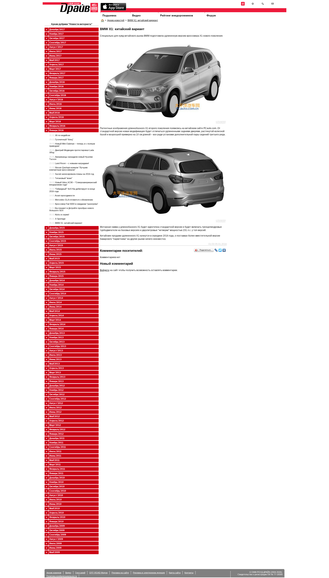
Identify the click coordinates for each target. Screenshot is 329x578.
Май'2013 (54, 363)
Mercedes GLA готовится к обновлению (71, 200)
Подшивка (109, 15)
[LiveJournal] (216, 250)
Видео (136, 15)
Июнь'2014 (55, 306)
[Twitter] (220, 250)
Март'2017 (55, 69)
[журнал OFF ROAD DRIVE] (79, 14)
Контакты (188, 573)
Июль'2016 (55, 104)
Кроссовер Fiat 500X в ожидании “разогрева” (73, 204)
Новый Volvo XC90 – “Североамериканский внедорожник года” (73, 183)
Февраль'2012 (57, 429)
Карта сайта (174, 573)
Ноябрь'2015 (56, 232)
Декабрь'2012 (57, 385)
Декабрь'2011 (57, 438)
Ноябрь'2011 (56, 442)
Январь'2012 (56, 434)
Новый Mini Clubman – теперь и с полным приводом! (72, 145)
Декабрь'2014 (57, 280)
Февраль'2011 (57, 469)
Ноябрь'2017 (56, 34)
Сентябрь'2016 (57, 95)
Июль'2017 (55, 51)
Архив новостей (115, 20)
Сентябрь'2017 (57, 42)
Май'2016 (54, 112)
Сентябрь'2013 (57, 346)
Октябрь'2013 (57, 342)
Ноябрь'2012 (56, 390)
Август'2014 (56, 298)
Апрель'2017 (56, 64)
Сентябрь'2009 (57, 534)
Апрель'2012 (56, 420)
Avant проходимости (62, 195)
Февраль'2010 (57, 517)
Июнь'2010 (55, 504)
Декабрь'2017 (57, 29)
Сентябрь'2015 (57, 241)
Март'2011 (55, 464)
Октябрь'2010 (57, 486)
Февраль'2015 (57, 271)
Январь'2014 (56, 328)
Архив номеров (53, 573)
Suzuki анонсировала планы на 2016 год (71, 174)
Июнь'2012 (55, 412)
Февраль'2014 (57, 324)
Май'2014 (54, 311)
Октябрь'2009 (57, 530)
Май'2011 (54, 460)
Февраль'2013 (57, 377)
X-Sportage (57, 219)
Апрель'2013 (56, 368)
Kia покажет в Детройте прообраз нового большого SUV (71, 209)
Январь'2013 (56, 381)
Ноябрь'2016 (56, 86)
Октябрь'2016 (57, 91)
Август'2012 (56, 403)
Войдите (104, 270)
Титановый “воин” (60, 178)
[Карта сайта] (253, 5)
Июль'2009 (55, 543)
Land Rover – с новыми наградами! (69, 163)
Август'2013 (56, 350)
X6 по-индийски (59, 135)
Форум (211, 15)
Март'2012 (55, 425)
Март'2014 (55, 320)
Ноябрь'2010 (56, 482)
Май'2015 (54, 258)
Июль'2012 (55, 407)
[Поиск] (262, 5)
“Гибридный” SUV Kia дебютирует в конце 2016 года (72, 190)
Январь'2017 (56, 77)
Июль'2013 (55, 355)
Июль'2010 (55, 499)
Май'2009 (54, 552)
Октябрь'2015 (57, 236)
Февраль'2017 (57, 73)
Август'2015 (56, 245)
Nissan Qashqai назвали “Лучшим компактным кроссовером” (68, 168)
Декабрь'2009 (57, 526)
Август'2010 (56, 495)
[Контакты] (272, 5)
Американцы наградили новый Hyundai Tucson (71, 158)
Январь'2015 (56, 276)
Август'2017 (56, 47)
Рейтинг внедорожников (176, 15)
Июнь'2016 (55, 108)
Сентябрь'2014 (57, 293)
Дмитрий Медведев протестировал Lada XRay (71, 151)
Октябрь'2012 (57, 394)
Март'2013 (55, 372)
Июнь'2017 (55, 56)
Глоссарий (80, 573)
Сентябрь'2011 (57, 447)
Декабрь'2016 (57, 82)
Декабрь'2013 (57, 333)
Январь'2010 (56, 521)
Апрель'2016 (56, 117)
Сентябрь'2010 (57, 491)
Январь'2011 (56, 473)
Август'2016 (56, 99)
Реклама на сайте (120, 573)
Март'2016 (55, 121)
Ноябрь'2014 (56, 285)
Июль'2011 (55, 451)
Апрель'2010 (56, 512)
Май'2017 (54, 60)
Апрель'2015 (56, 263)
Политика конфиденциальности (61, 576)
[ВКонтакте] (224, 250)
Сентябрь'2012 (57, 399)
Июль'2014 (55, 302)
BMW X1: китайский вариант (143, 20)
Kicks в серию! (59, 214)
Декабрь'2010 (57, 477)
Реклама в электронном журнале (149, 573)
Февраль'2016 (57, 126)
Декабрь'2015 (57, 228)
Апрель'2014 (56, 315)
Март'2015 (55, 267)
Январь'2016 (56, 130)
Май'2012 (54, 416)
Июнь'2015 (55, 254)
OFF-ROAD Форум (98, 573)
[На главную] (243, 5)
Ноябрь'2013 (56, 337)
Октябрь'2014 (57, 289)
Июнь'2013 (55, 359)
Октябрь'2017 (57, 38)
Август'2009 (56, 539)
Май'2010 (54, 508)
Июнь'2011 (55, 456)
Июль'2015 (55, 250)
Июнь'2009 (55, 548)
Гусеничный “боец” (61, 139)
